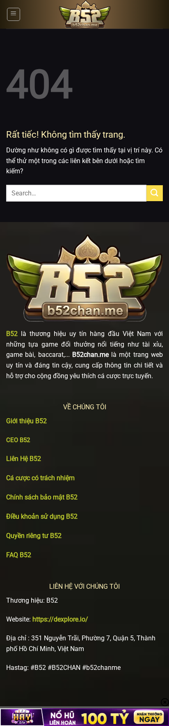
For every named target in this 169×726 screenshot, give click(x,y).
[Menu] (13, 14)
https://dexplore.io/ (60, 619)
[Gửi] (154, 193)
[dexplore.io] (84, 14)
